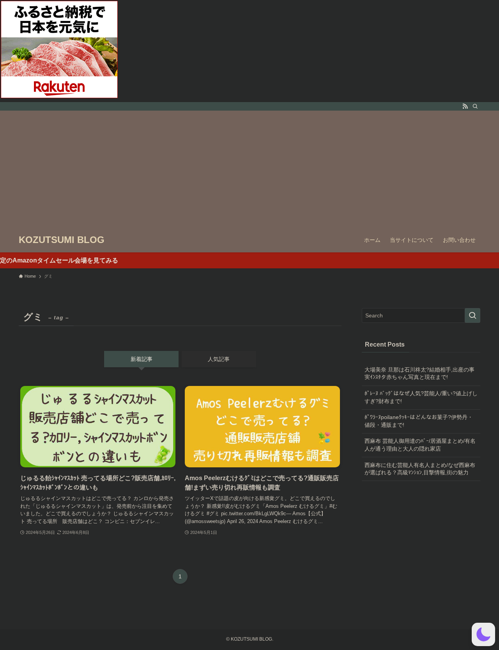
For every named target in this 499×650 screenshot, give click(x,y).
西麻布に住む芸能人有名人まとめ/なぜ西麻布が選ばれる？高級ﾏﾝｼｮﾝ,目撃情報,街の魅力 (420, 469)
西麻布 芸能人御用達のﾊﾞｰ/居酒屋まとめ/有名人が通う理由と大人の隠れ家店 (420, 445)
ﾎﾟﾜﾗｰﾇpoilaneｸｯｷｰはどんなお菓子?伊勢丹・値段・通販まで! (419, 421)
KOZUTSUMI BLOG (61, 240)
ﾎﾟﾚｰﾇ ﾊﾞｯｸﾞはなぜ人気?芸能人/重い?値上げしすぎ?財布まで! (421, 397)
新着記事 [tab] (141, 359)
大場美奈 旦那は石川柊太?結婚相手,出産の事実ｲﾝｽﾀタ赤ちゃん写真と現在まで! (419, 373)
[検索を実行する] (472, 315)
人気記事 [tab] (219, 359)
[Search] (475, 106)
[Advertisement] (249, 169)
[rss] (465, 106)
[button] (483, 634)
